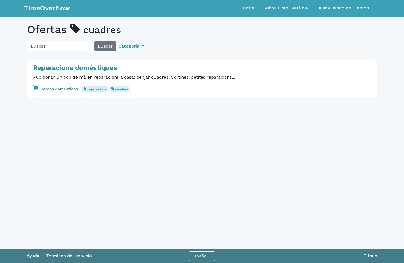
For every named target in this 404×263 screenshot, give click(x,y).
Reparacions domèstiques (75, 68)
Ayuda (33, 255)
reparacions (96, 89)
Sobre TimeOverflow (285, 7)
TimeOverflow (47, 8)
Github (370, 255)
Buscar (105, 46)
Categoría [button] (129, 46)
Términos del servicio (69, 255)
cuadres (121, 89)
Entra (248, 7)
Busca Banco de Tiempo (343, 7)
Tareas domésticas (59, 89)
